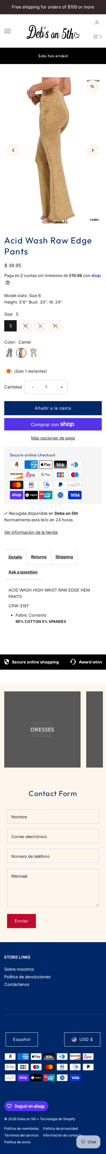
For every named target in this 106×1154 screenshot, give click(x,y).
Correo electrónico (29, 836)
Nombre (19, 816)
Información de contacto (62, 1135)
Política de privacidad (60, 1128)
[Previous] (13, 150)
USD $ (86, 1039)
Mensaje (19, 876)
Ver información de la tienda (31, 532)
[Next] (92, 150)
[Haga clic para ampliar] (92, 86)
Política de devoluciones (27, 976)
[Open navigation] (12, 31)
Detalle (15, 557)
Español (22, 1039)
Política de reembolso (21, 1128)
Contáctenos (16, 984)
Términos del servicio (21, 1135)
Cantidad (13, 386)
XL (55, 325)
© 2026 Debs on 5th (20, 1119)
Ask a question (23, 572)
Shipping (64, 556)
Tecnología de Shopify (57, 1119)
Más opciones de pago (53, 438)
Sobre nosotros (19, 969)
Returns (39, 556)
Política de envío (17, 1142)
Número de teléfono (30, 856)
